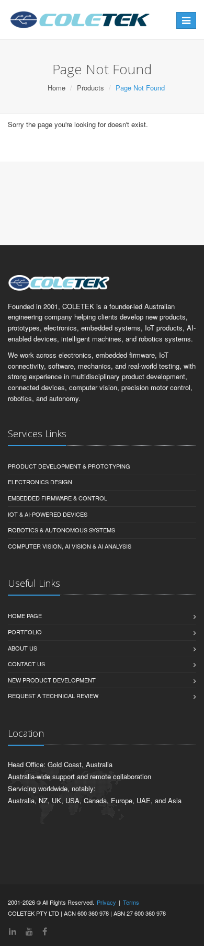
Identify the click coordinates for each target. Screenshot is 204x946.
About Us (22, 648)
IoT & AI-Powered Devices (47, 514)
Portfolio (25, 632)
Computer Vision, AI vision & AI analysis (69, 546)
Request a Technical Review (53, 695)
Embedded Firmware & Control (57, 498)
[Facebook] (44, 931)
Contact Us (26, 663)
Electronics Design (40, 481)
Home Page (25, 615)
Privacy (106, 902)
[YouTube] (29, 931)
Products (90, 88)
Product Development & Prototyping (69, 466)
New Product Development (52, 680)
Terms (131, 902)
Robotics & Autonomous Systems (61, 530)
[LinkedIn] (12, 931)
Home (56, 88)
